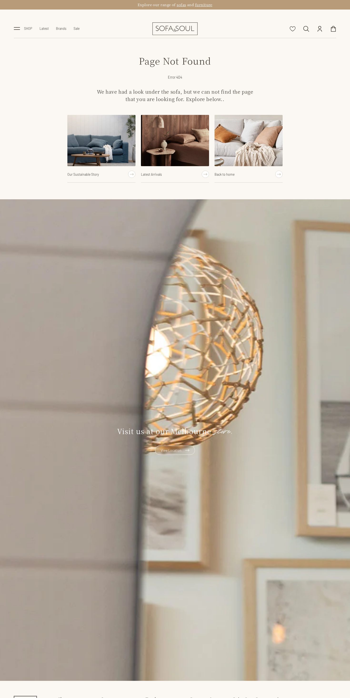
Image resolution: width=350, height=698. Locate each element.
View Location (171, 450)
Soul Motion (179, 4)
